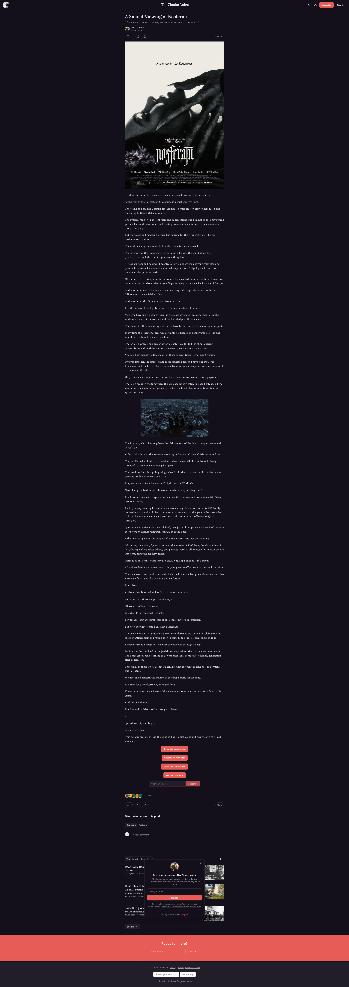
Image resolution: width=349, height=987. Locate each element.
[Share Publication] (315, 5)
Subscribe (326, 5)
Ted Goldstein (137, 28)
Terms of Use (187, 904)
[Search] (309, 5)
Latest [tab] (135, 859)
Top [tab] (128, 859)
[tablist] (136, 825)
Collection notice (192, 967)
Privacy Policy (195, 907)
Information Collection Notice (174, 907)
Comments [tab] (131, 825)
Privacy (173, 967)
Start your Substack (167, 974)
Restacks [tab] (143, 825)
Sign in (340, 5)
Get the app (187, 974)
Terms (181, 967)
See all (130, 926)
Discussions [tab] (146, 859)
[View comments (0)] (138, 36)
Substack (161, 981)
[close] (200, 863)
